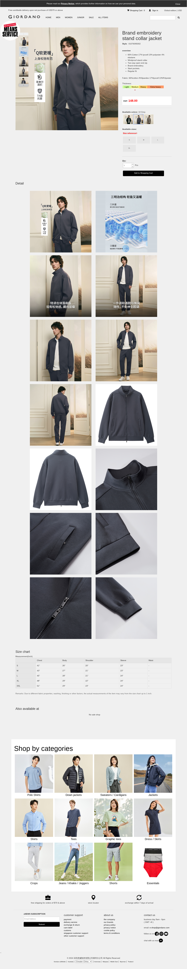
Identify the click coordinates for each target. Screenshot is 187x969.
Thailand (130, 961)
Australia (70, 961)
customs (67, 930)
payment (67, 919)
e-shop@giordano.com (159, 928)
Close (177, 4)
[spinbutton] (127, 165)
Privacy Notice (67, 3)
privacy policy (109, 925)
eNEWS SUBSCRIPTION (34, 914)
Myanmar (123, 961)
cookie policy (109, 930)
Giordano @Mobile (60, 961)
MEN (58, 17)
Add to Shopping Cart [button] (143, 173)
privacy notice (110, 928)
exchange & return (72, 925)
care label (68, 928)
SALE (91, 17)
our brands (108, 922)
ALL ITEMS (103, 17)
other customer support (74, 936)
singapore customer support (76, 933)
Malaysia (105, 961)
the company (109, 919)
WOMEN (68, 17)
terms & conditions (112, 933)
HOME (48, 17)
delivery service (70, 922)
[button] (132, 164)
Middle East (114, 961)
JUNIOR (80, 17)
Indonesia (97, 961)
